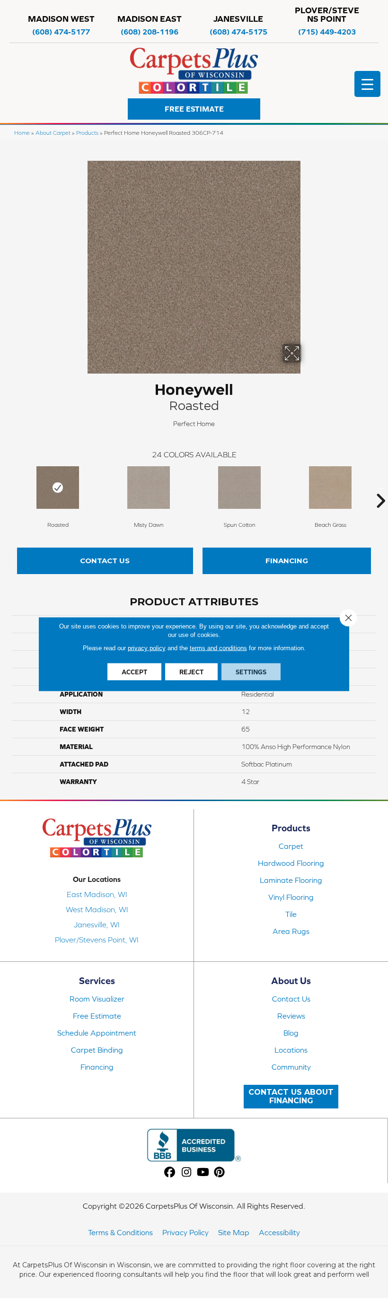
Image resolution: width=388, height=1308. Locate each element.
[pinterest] (220, 1172)
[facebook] (170, 1172)
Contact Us (105, 560)
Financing (286, 560)
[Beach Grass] (330, 487)
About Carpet (53, 133)
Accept (134, 672)
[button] (194, 109)
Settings (251, 672)
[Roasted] (57, 487)
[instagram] (187, 1172)
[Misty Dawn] (148, 487)
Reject (191, 672)
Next (380, 486)
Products (87, 133)
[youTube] (203, 1172)
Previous (7, 486)
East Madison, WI (97, 894)
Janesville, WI (97, 924)
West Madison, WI (97, 909)
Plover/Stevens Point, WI (97, 939)
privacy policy (147, 648)
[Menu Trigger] (367, 84)
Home (22, 133)
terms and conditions (218, 648)
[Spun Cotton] (239, 487)
